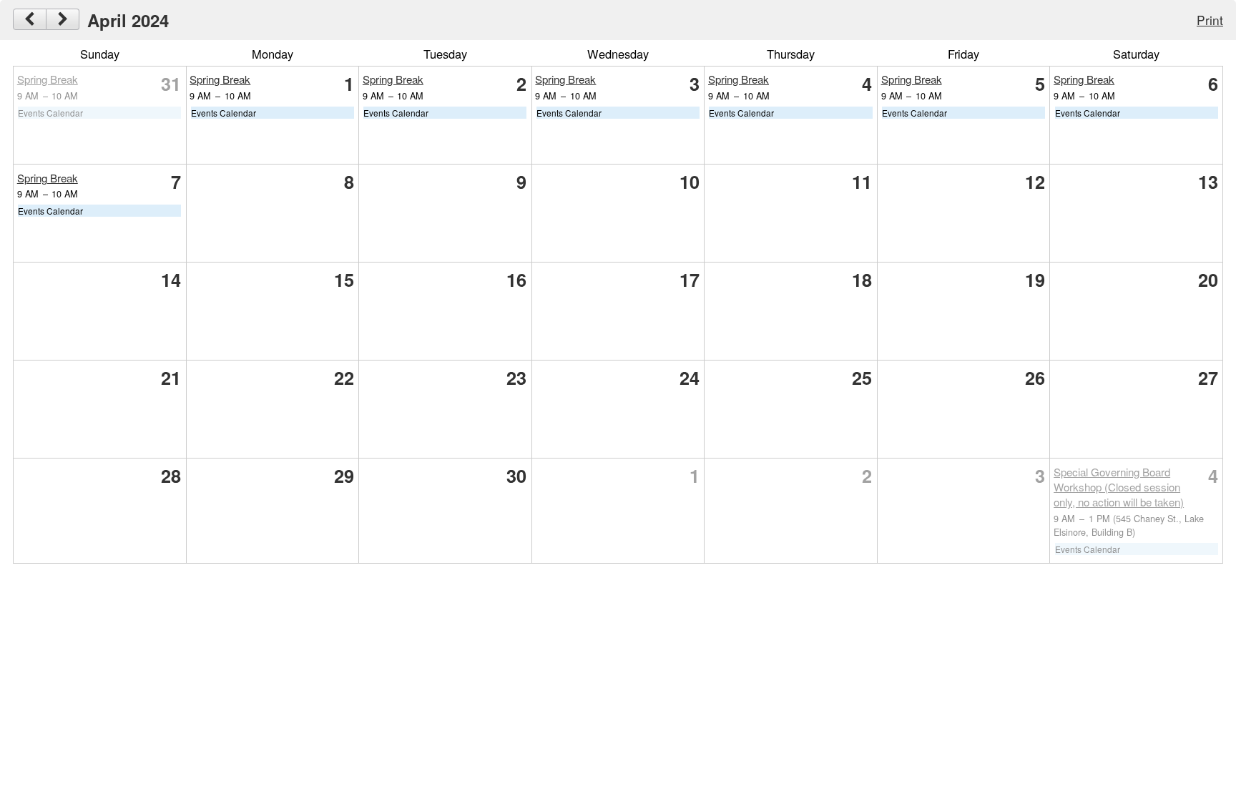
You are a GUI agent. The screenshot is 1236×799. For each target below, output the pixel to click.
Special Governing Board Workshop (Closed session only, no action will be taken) (1119, 486)
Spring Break (47, 79)
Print (1210, 20)
